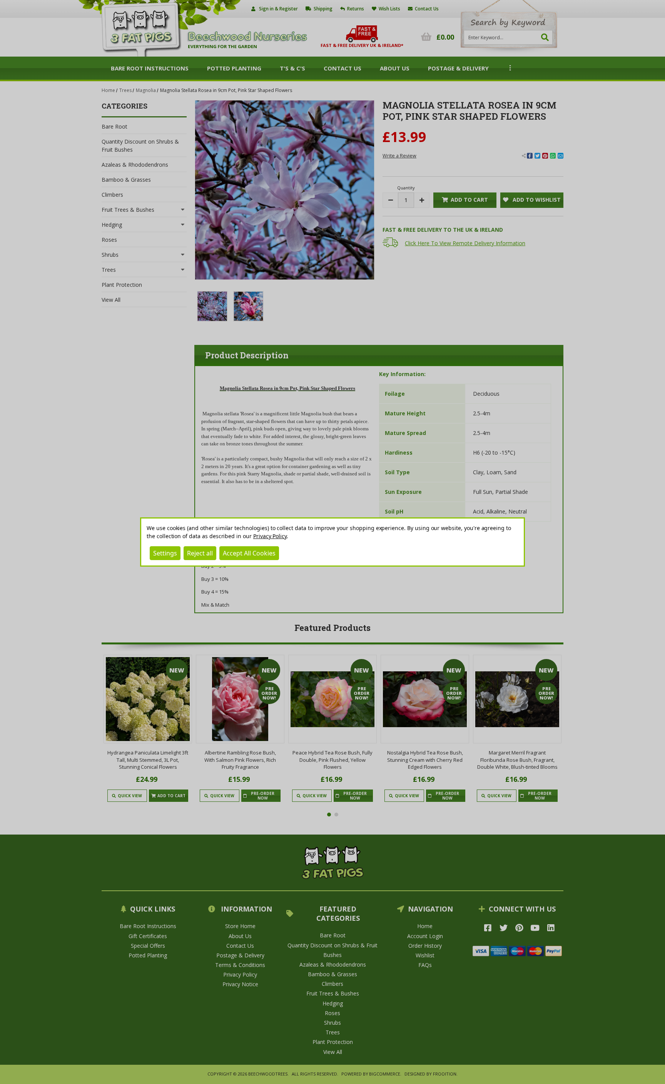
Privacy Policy (270, 536)
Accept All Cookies (249, 553)
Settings (165, 553)
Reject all (200, 553)
